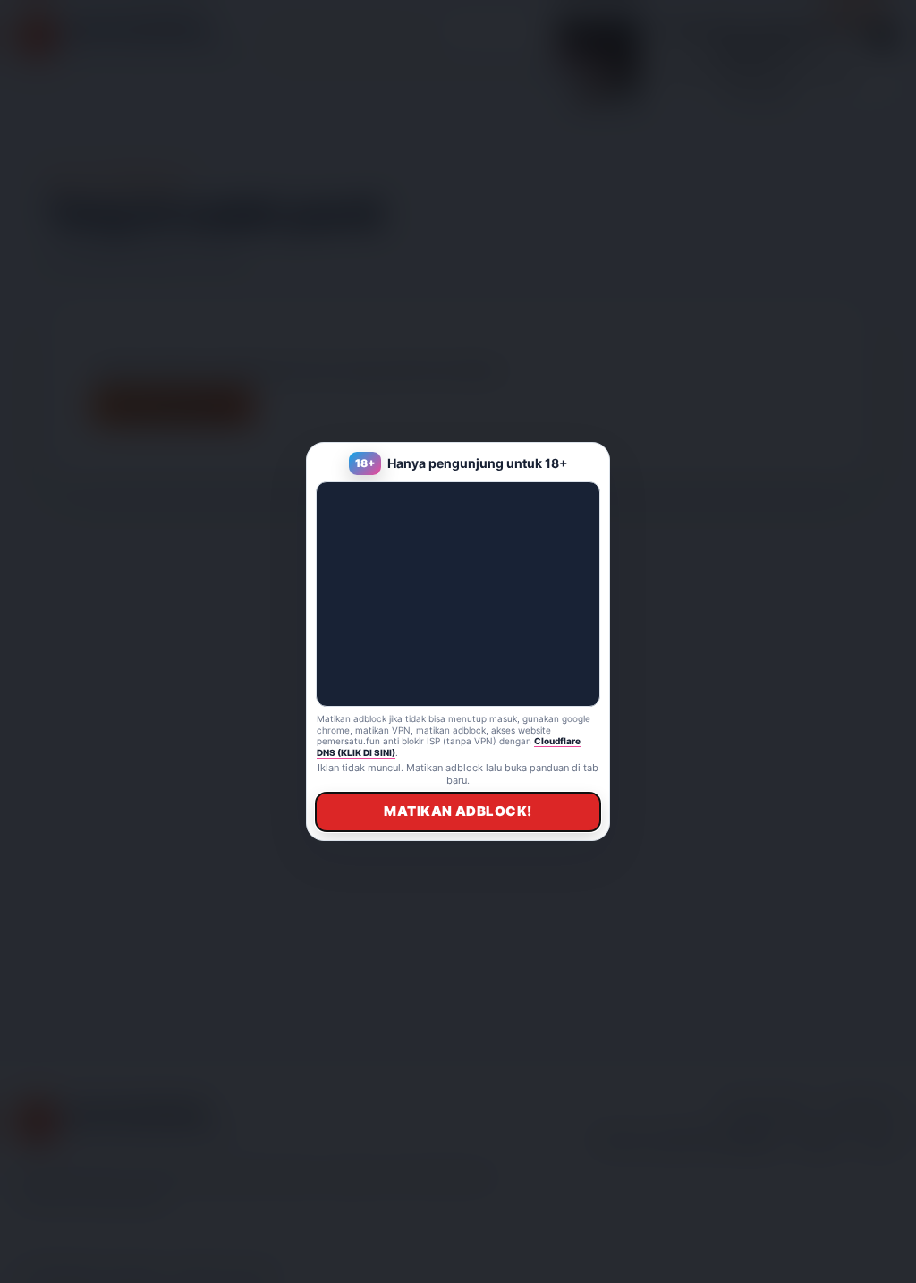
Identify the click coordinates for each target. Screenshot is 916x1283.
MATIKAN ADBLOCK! (457, 811)
